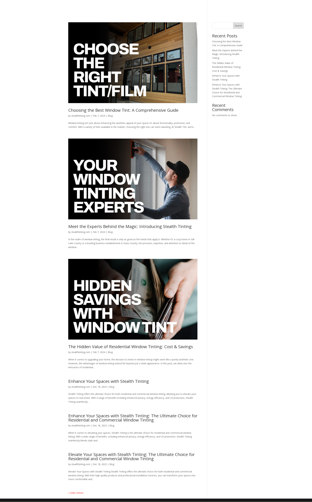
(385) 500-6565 (235, 6)
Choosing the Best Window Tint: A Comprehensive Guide (123, 110)
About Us (172, 6)
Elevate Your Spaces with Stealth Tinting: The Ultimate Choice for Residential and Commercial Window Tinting (131, 456)
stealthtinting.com (80, 115)
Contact (189, 6)
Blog (110, 115)
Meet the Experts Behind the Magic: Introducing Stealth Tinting (130, 226)
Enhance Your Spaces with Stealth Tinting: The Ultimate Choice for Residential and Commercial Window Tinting (132, 418)
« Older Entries (76, 492)
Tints (158, 6)
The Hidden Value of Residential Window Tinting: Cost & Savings (130, 346)
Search (238, 25)
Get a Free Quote (210, 6)
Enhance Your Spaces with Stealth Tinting (108, 381)
